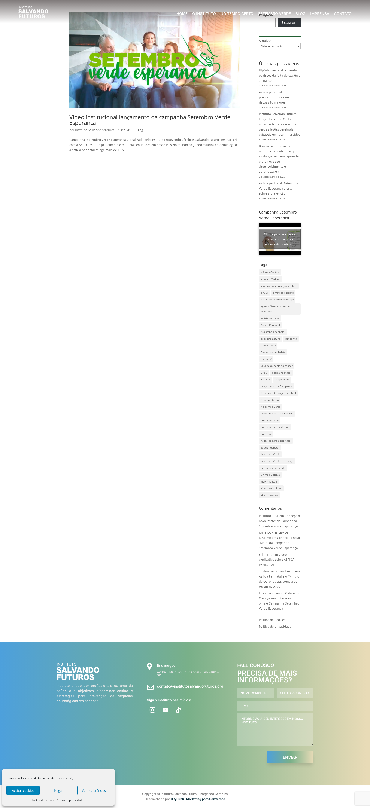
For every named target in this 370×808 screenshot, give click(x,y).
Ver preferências (94, 790)
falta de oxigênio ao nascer (277, 366)
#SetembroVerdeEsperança (277, 299)
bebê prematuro (270, 338)
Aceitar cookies (23, 790)
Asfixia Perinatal (270, 325)
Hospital (265, 379)
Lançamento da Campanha (277, 386)
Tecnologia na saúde (273, 468)
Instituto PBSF (269, 516)
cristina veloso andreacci (276, 571)
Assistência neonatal (273, 332)
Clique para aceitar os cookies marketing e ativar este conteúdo (279, 239)
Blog (300, 14)
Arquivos (265, 41)
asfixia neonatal (270, 318)
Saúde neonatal (270, 447)
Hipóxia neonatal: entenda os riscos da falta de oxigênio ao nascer (279, 75)
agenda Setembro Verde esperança (275, 308)
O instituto (204, 14)
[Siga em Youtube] (165, 710)
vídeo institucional (271, 488)
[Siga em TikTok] (178, 710)
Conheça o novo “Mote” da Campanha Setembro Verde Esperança (279, 521)
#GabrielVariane (270, 279)
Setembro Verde (274, 14)
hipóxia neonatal (281, 372)
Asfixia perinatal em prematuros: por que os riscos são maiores (276, 97)
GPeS (264, 372)
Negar (58, 790)
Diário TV (266, 359)
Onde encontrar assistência (277, 413)
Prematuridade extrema (275, 427)
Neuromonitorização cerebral (278, 393)
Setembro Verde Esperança (277, 461)
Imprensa (319, 14)
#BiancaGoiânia (270, 272)
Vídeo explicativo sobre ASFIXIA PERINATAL (276, 560)
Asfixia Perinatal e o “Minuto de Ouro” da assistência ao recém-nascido (279, 581)
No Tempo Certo (237, 14)
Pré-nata (266, 434)
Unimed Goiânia (270, 475)
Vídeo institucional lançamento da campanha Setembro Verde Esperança (149, 119)
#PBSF (264, 292)
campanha (290, 338)
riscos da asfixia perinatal (276, 441)
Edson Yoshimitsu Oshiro (277, 593)
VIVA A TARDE (269, 481)
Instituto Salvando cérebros (95, 130)
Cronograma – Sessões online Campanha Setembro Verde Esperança (279, 603)
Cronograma (268, 345)
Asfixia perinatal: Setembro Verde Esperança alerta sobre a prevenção (278, 188)
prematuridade (270, 420)
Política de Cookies (43, 800)
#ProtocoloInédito (283, 292)
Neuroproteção (270, 400)
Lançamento (282, 379)
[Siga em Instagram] (152, 710)
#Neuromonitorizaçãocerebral (279, 286)
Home (182, 14)
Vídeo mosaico (269, 495)
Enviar (290, 757)
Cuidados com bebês (273, 352)
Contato (343, 14)
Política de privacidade (69, 800)
